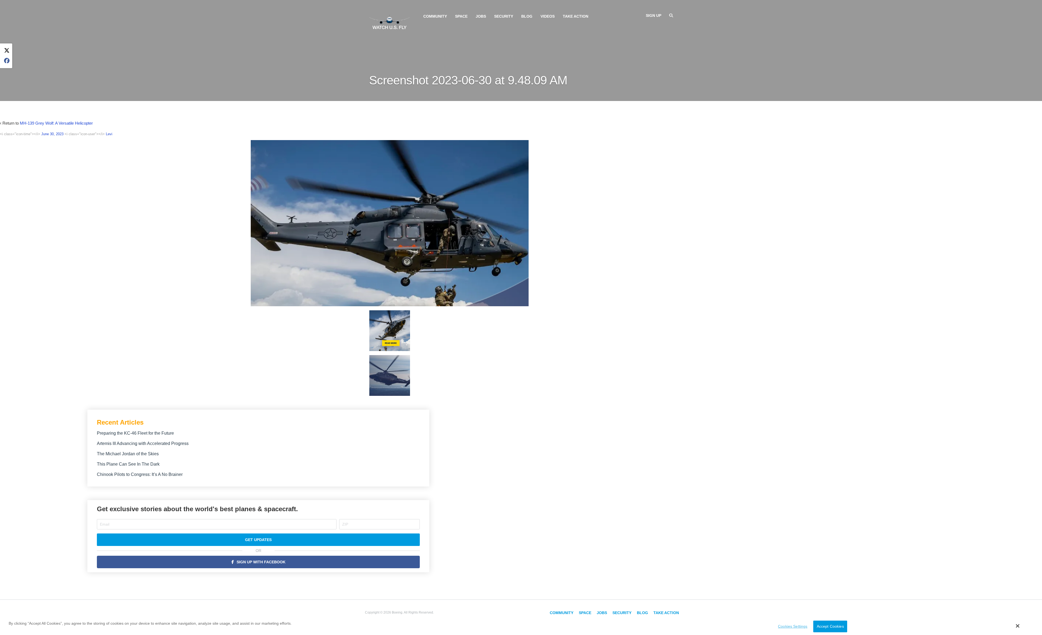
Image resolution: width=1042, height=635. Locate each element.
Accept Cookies (830, 626)
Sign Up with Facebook (261, 562)
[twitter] (6, 51)
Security (503, 16)
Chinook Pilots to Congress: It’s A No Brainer (140, 474)
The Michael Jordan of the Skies (128, 453)
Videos (548, 16)
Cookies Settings (792, 626)
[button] (1017, 625)
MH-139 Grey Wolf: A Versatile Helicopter (56, 123)
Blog (526, 16)
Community (435, 16)
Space (461, 16)
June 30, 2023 (52, 134)
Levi (109, 134)
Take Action (575, 16)
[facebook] (6, 61)
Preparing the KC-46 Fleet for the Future (135, 433)
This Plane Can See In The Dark (128, 464)
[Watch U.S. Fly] (389, 21)
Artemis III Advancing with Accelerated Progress (143, 443)
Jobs (481, 16)
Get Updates (258, 540)
